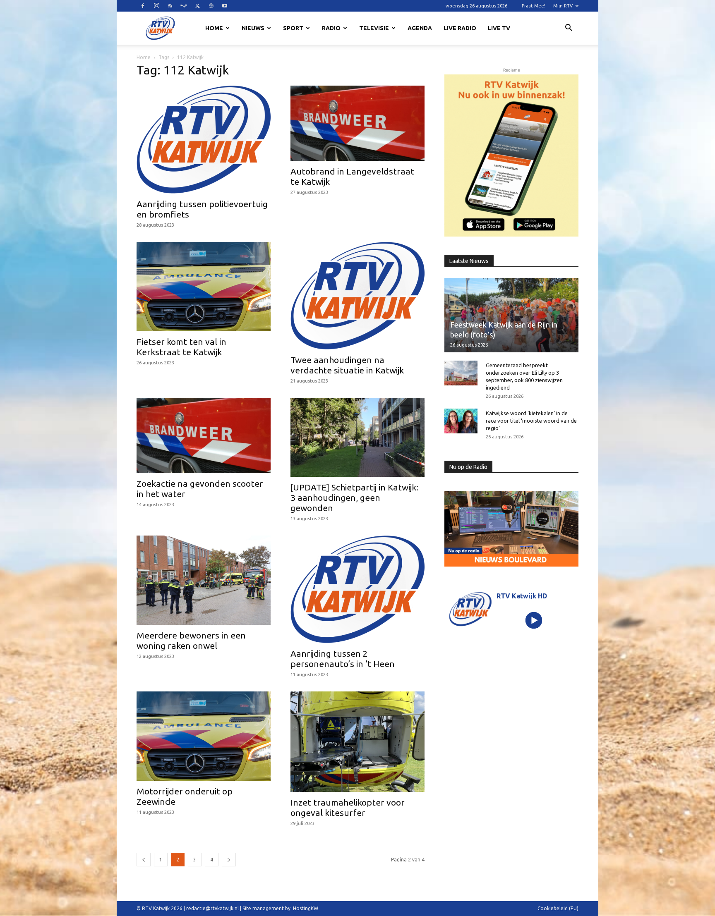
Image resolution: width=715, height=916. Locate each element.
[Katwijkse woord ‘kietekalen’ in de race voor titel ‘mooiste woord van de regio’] (460, 421)
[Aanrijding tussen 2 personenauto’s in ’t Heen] (357, 589)
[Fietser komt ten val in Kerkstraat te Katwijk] (204, 286)
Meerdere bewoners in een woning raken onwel (191, 640)
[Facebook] (143, 6)
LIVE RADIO (460, 28)
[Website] (211, 6)
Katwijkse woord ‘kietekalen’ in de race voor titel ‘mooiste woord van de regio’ (531, 420)
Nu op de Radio (468, 467)
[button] (568, 29)
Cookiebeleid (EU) (557, 908)
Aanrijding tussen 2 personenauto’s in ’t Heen (342, 658)
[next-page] (229, 859)
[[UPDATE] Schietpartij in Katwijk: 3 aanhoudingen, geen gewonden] (357, 437)
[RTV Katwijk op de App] (511, 155)
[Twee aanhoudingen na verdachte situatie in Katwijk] (357, 296)
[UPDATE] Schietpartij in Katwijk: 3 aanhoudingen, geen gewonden (354, 497)
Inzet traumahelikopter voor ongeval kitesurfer (347, 807)
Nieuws (253, 28)
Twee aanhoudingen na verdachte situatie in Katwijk (347, 365)
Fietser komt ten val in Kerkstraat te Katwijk (181, 347)
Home (214, 28)
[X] (197, 6)
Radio (331, 28)
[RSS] (170, 6)
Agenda (420, 28)
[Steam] (184, 6)
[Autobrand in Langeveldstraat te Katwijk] (357, 123)
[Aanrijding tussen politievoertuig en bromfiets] (204, 140)
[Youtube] (224, 6)
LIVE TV (499, 28)
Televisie (374, 28)
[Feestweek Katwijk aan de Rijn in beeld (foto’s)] (511, 315)
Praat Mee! (533, 5)
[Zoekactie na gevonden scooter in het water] (204, 435)
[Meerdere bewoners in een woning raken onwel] (204, 580)
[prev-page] (144, 859)
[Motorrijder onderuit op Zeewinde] (204, 736)
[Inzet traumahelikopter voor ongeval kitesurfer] (357, 741)
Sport (293, 28)
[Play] (534, 620)
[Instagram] (156, 6)
